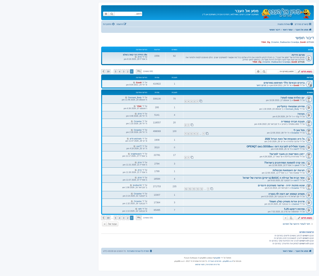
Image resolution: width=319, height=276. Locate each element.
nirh (140, 209)
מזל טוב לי (299, 130)
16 (186, 189)
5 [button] (115, 71)
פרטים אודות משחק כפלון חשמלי (287, 201)
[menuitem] (286, 24)
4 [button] (119, 71)
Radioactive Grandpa (289, 42)
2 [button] (127, 71)
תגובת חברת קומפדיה (293, 121)
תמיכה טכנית (223, 14)
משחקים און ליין (209, 14)
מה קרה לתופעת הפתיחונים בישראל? (284, 162)
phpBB (217, 258)
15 (190, 189)
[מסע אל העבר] (286, 12)
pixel (297, 165)
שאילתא (234, 14)
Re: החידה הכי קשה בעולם (135, 55)
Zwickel (295, 204)
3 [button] (123, 71)
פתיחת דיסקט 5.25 (294, 209)
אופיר (263, 42)
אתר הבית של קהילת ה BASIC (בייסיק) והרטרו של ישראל (274, 177)
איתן (140, 57)
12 (201, 189)
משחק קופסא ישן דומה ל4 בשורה (286, 194)
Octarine (275, 42)
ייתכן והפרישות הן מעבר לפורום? (287, 154)
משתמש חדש (136, 139)
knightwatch (136, 154)
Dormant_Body (135, 97)
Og (268, 42)
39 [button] (108, 71)
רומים (242, 14)
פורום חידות (298, 55)
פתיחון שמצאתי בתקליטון (291, 106)
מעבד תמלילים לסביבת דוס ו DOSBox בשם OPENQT (276, 146)
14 (194, 189)
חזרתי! (301, 114)
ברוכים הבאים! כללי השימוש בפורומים (284, 82)
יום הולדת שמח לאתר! (293, 97)
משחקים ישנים (252, 14)
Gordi (303, 42)
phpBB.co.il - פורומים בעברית (220, 261)
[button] (139, 71)
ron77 (296, 149)
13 (197, 189)
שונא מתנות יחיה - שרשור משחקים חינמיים (281, 185)
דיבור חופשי (304, 38)
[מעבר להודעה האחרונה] (134, 82)
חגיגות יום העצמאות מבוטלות (289, 170)
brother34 (137, 185)
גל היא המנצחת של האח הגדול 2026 (285, 139)
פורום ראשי (261, 85)
